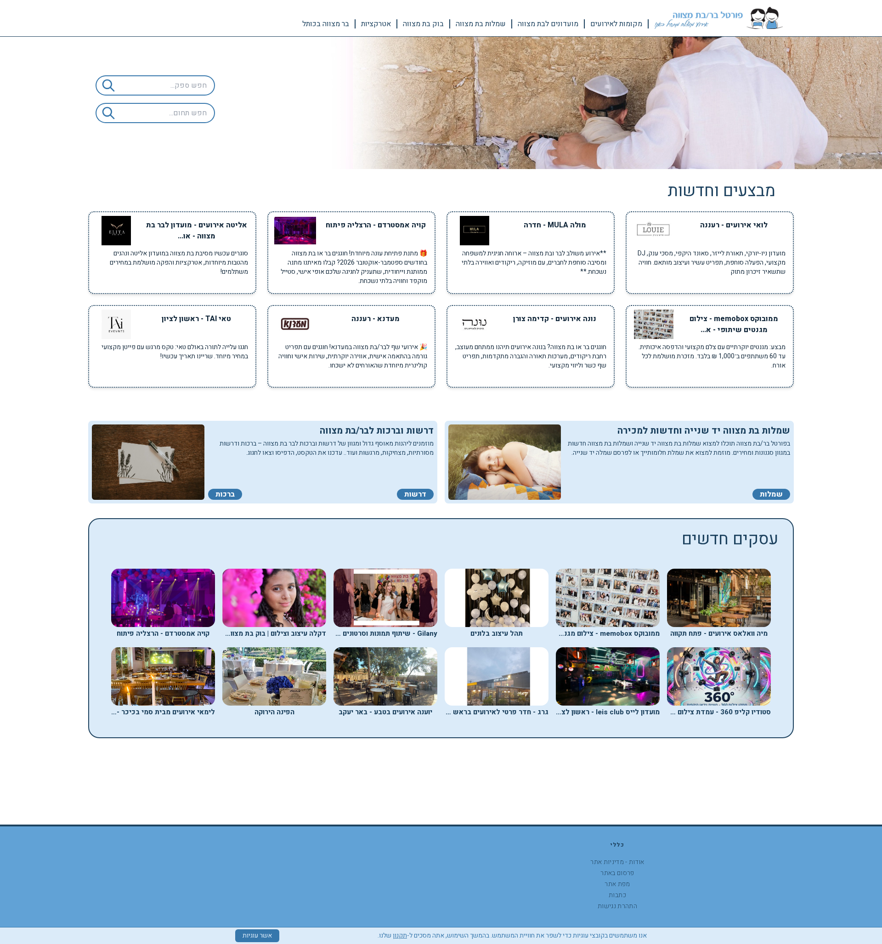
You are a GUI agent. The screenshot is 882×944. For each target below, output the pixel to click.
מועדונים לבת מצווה (548, 23)
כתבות (617, 895)
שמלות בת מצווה (481, 23)
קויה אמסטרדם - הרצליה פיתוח (163, 633)
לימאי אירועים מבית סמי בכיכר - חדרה (156, 712)
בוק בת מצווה (423, 23)
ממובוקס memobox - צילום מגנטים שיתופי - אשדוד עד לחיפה (565, 633)
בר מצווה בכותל (325, 23)
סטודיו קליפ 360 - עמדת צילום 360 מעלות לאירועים (692, 712)
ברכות (225, 494)
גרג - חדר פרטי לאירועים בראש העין (493, 712)
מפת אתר (617, 884)
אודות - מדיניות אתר (617, 862)
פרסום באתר (617, 873)
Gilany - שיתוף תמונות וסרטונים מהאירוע (376, 633)
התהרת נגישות (617, 906)
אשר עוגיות (257, 935)
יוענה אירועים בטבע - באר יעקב (385, 712)
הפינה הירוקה (274, 712)
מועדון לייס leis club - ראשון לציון (607, 712)
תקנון (400, 935)
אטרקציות (376, 23)
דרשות (415, 494)
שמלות (771, 494)
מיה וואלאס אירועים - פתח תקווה (719, 633)
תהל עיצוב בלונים (496, 633)
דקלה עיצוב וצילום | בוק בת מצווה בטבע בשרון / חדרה (246, 633)
